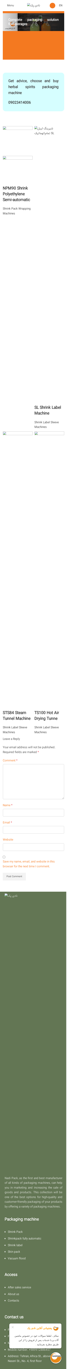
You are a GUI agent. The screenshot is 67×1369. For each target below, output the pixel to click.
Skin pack (14, 1252)
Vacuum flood (17, 1258)
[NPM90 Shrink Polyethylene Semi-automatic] (18, 141)
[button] (52, 5)
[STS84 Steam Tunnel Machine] (18, 570)
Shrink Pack (15, 1232)
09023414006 (19, 103)
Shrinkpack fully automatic (24, 1238)
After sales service (19, 1287)
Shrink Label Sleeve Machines (46, 425)
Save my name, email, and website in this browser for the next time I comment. (29, 864)
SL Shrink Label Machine (47, 410)
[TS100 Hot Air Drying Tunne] (49, 570)
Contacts (13, 1300)
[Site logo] (33, 5)
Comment (10, 760)
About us (13, 1294)
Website (8, 839)
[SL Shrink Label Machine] (49, 265)
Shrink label (15, 1245)
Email (7, 822)
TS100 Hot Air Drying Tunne (46, 716)
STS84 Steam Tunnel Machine (17, 716)
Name (7, 805)
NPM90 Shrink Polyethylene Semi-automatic (16, 194)
